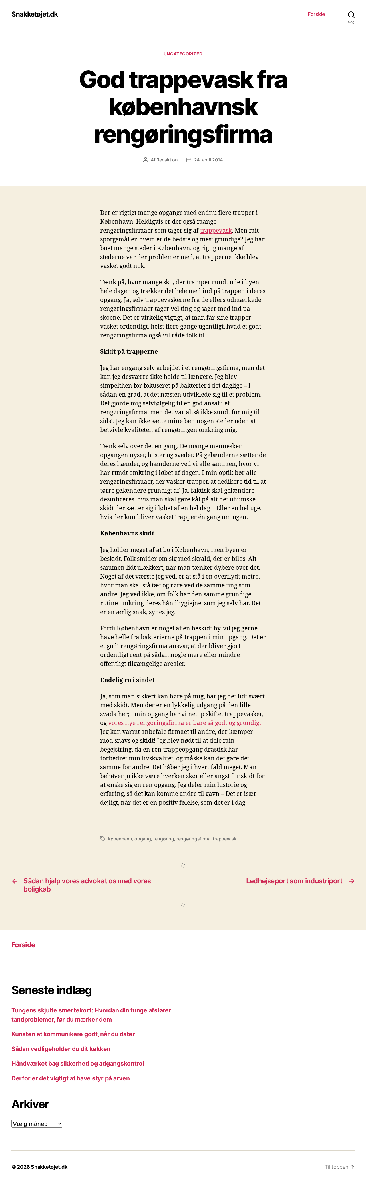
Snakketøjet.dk (34, 14)
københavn (120, 839)
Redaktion (167, 160)
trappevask (216, 231)
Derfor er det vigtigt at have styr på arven (70, 1078)
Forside (316, 14)
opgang (142, 839)
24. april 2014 (208, 160)
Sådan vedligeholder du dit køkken (60, 1048)
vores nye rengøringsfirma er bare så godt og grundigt (184, 723)
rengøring (163, 839)
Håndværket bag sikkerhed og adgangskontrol (77, 1063)
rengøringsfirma (193, 839)
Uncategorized (183, 54)
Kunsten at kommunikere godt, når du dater (73, 1034)
